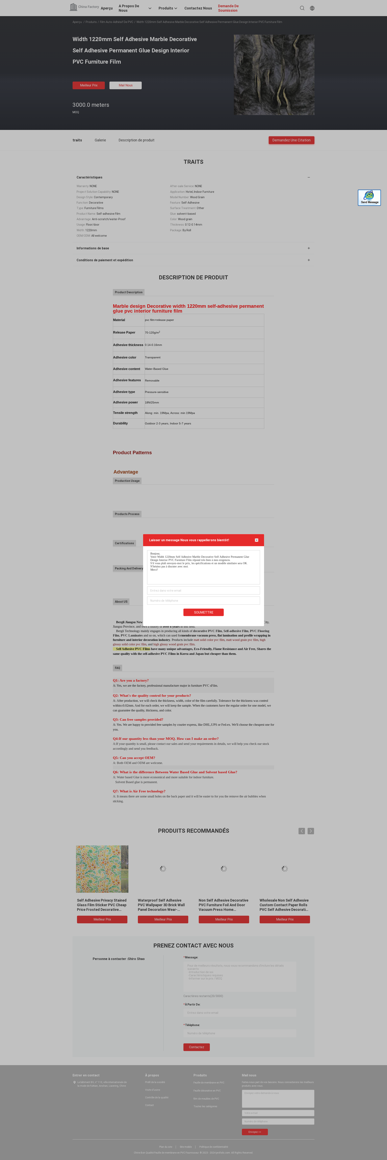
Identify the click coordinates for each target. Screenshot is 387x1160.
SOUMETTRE (203, 612)
